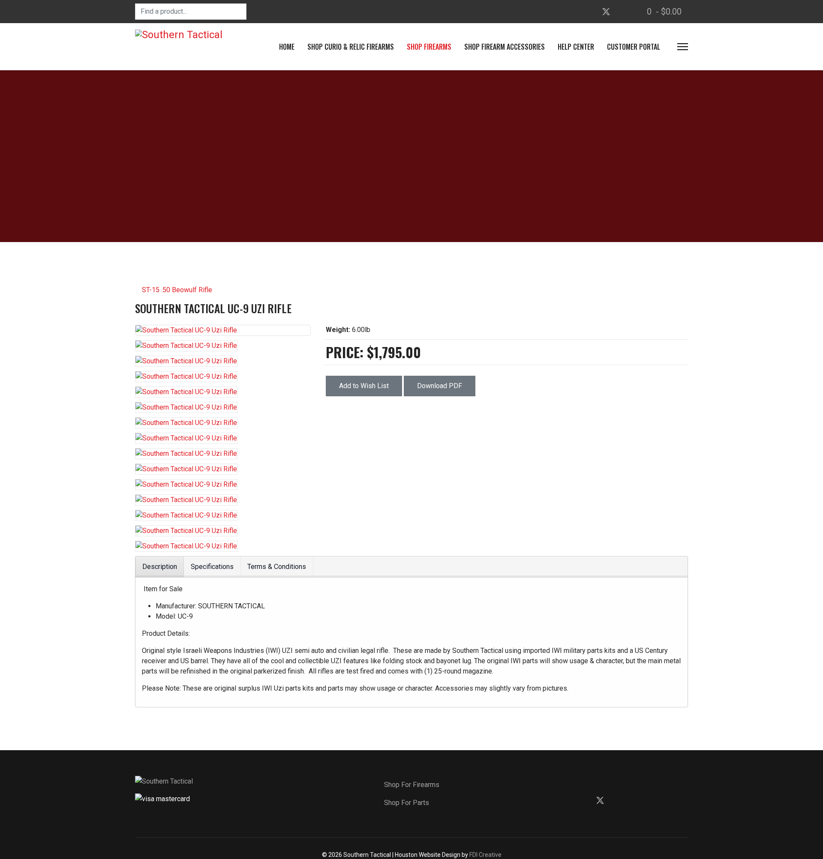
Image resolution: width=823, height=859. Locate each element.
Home (286, 47)
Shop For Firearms (411, 785)
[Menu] (682, 46)
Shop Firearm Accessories (504, 47)
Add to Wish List (364, 386)
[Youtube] (622, 11)
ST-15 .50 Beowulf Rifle (176, 290)
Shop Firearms (429, 47)
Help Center (576, 47)
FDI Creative (485, 854)
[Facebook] (589, 11)
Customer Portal (633, 47)
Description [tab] (159, 567)
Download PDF (439, 386)
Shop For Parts (406, 803)
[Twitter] (606, 11)
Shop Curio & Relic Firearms (350, 47)
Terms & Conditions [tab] (276, 567)
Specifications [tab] (212, 567)
